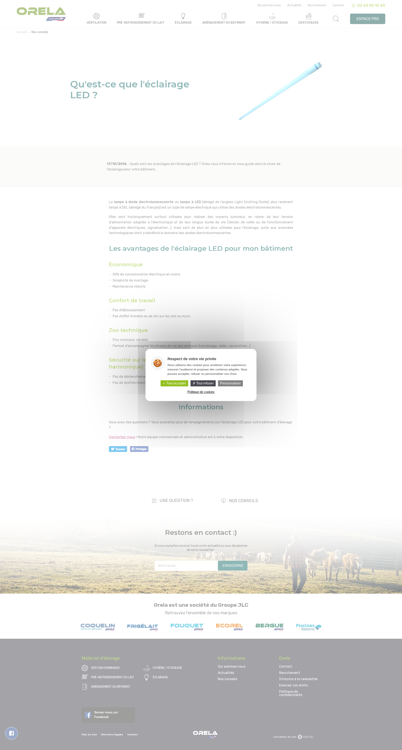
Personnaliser (230, 383)
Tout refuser (204, 383)
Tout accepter (175, 383)
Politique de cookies (201, 392)
